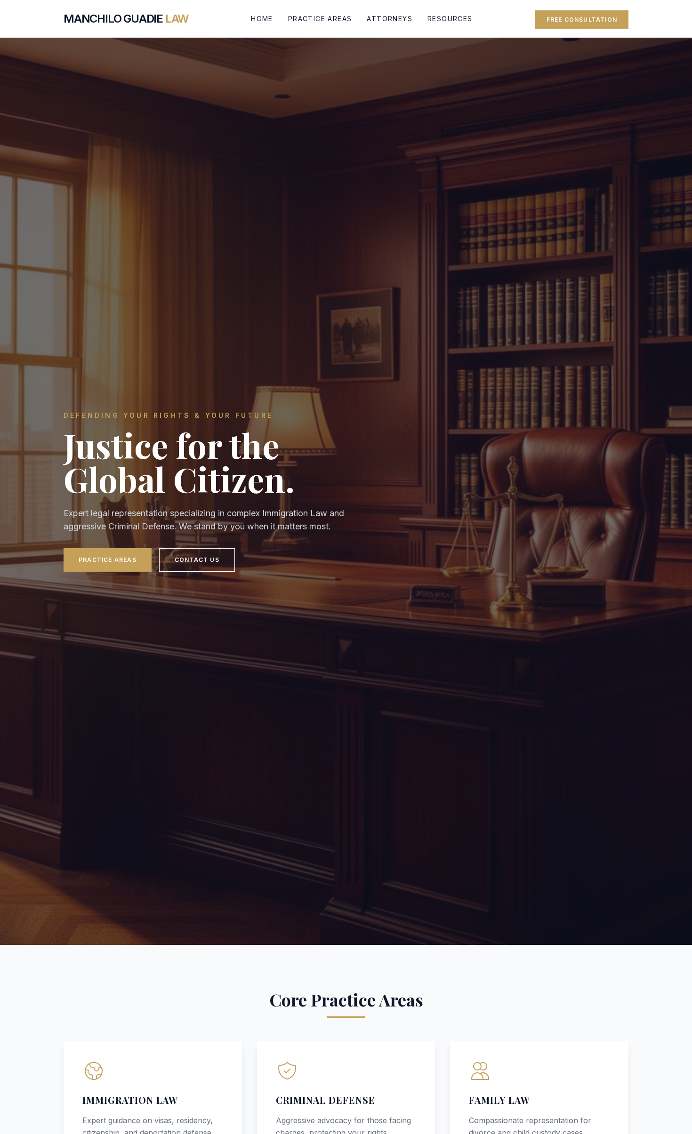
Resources (450, 19)
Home (262, 19)
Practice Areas (320, 19)
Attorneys (389, 19)
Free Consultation (582, 19)
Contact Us (197, 559)
